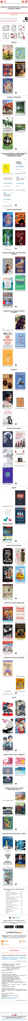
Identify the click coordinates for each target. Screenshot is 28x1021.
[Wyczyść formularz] (24, 21)
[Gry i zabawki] (21, 39)
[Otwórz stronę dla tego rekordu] (8, 52)
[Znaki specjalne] (26, 21)
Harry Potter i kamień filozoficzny (11, 892)
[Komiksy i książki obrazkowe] (14, 39)
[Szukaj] (26, 18)
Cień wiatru (8, 895)
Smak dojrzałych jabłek (9, 902)
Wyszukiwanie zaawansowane (6, 21)
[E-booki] (14, 31)
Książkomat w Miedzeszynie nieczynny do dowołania (14, 955)
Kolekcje (15, 21)
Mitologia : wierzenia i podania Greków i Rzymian (13, 893)
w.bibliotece (6, 936)
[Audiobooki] (21, 31)
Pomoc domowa (8, 903)
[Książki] (6, 31)
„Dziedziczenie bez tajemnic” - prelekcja (11, 964)
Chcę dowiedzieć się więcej (8, 1018)
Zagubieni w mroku (9, 911)
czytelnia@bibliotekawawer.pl (13, 997)
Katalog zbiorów (14, 14)
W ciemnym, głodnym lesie (10, 910)
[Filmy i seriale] (6, 39)
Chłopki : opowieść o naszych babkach (12, 900)
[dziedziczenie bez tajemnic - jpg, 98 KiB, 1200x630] (8, 998)
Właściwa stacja (8, 909)
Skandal (7, 912)
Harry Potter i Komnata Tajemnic (11, 894)
